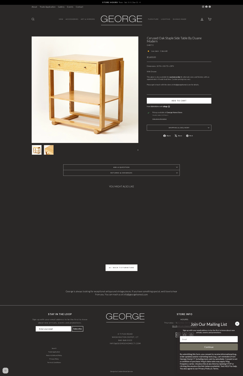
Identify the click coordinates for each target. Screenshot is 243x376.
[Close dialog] (237, 323)
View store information (159, 119)
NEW (61, 19)
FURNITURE (153, 19)
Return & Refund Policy (54, 355)
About (34, 7)
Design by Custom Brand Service (121, 371)
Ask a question (121, 167)
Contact (79, 7)
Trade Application (48, 7)
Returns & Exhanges (121, 173)
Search (54, 348)
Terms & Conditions (54, 362)
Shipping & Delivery (179, 128)
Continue (209, 347)
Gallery (61, 7)
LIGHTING (165, 19)
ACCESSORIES (72, 19)
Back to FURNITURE (123, 267)
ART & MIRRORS (88, 19)
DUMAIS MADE (179, 19)
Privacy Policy (54, 359)
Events (70, 7)
